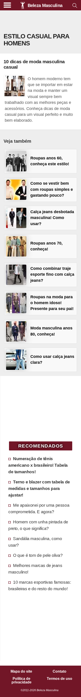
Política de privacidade (21, 680)
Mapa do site (21, 671)
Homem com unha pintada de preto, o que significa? (38, 525)
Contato (59, 671)
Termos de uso (59, 679)
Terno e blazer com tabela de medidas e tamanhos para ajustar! (39, 488)
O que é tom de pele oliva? (38, 555)
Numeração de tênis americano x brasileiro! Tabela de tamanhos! (38, 465)
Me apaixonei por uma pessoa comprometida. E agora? (38, 508)
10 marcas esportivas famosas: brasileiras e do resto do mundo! (39, 585)
